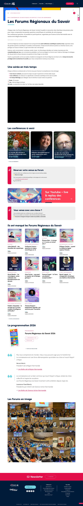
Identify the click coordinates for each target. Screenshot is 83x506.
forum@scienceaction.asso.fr (21, 179)
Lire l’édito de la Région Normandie (30, 369)
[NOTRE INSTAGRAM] (27, 491)
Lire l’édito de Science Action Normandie (32, 390)
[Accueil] (8, 13)
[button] (19, 409)
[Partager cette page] (74, 13)
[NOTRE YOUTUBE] (33, 491)
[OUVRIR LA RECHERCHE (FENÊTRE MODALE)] (77, 3)
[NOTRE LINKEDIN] (31, 491)
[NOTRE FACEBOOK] (29, 491)
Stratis (81, 503)
